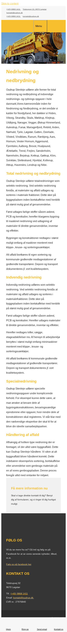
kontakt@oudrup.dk (15, 13)
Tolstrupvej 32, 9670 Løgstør (35, 9)
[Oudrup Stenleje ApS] (20, 26)
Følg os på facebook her (18, 564)
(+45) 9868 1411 (14, 9)
